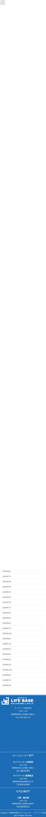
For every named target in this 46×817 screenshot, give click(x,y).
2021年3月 (7, 602)
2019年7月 (7, 644)
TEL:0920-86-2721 (23, 806)
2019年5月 (7, 649)
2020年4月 (7, 618)
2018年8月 (7, 675)
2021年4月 (7, 597)
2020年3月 (7, 623)
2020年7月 (7, 608)
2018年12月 (7, 670)
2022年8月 (7, 571)
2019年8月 (7, 639)
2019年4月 (7, 654)
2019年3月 (7, 659)
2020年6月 (7, 613)
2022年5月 (7, 587)
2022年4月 (7, 592)
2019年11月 (7, 633)
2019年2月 (7, 665)
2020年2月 (7, 628)
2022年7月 (7, 576)
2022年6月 (7, 582)
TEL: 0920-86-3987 (23, 771)
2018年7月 (7, 680)
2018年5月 (7, 685)
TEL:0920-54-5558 (23, 784)
